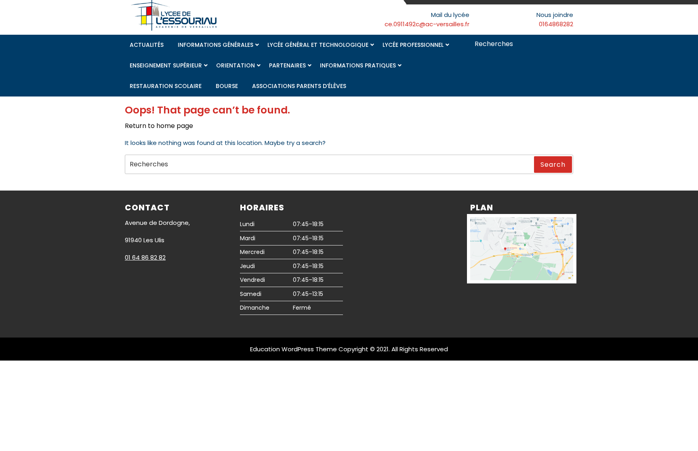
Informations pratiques (358, 65)
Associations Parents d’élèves (299, 86)
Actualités (147, 45)
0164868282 (556, 24)
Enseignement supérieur (166, 65)
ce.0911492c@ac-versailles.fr (427, 24)
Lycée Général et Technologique (317, 45)
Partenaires (287, 65)
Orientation (235, 65)
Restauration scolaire (166, 86)
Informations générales (215, 45)
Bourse (227, 86)
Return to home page (159, 125)
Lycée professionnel (413, 45)
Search (568, 44)
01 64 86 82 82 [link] (145, 257)
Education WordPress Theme (293, 349)
